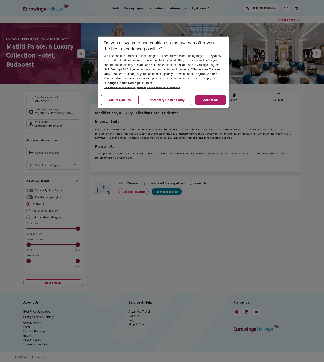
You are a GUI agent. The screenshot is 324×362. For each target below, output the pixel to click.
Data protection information (120, 87)
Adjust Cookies (120, 100)
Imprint (141, 87)
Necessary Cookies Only (166, 100)
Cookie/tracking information (163, 87)
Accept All (210, 100)
